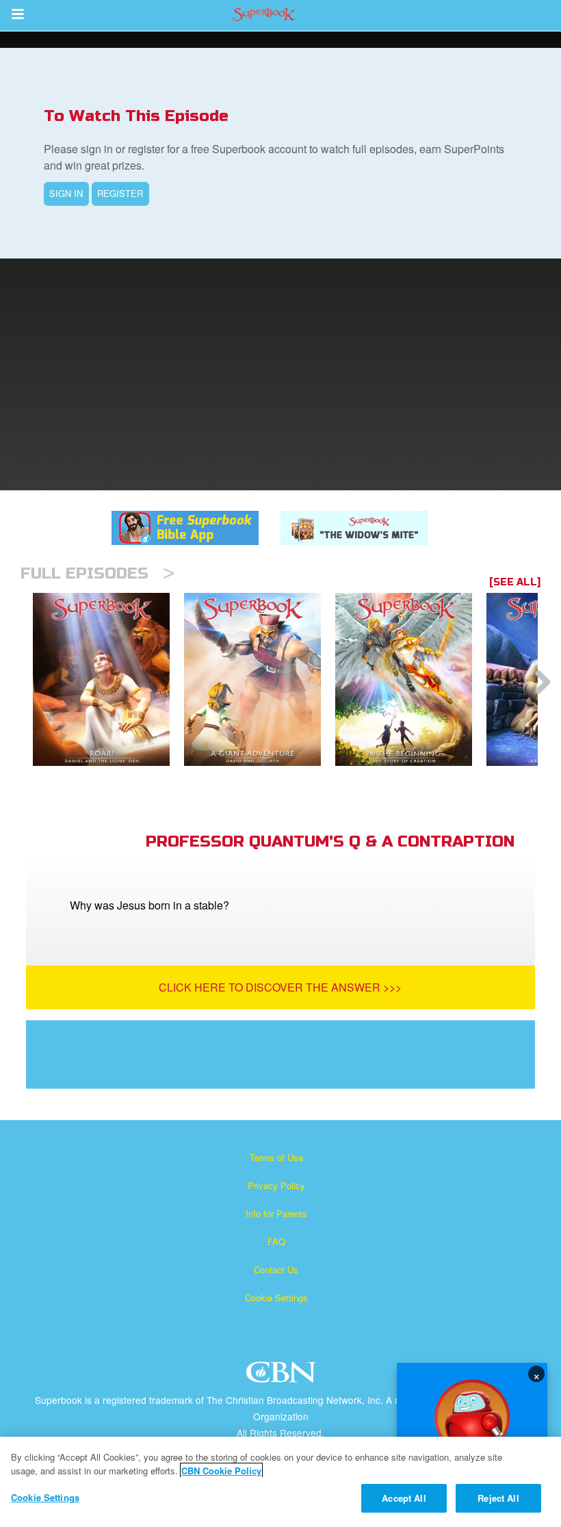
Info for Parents (276, 1213)
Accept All (404, 1497)
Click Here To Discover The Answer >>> (280, 987)
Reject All (498, 1497)
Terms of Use (276, 1157)
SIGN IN (66, 193)
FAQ (276, 1241)
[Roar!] (108, 679)
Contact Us (276, 1269)
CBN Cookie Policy (221, 1470)
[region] (280, 1482)
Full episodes (97, 573)
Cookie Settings (276, 1297)
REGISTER (120, 193)
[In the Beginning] (410, 679)
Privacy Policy (276, 1185)
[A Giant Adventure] (259, 679)
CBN (283, 1376)
